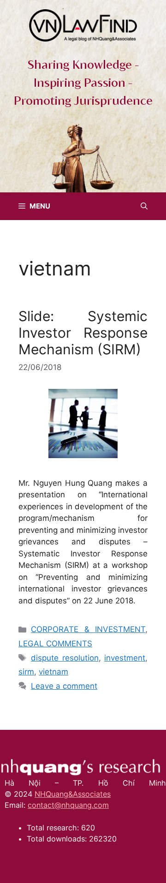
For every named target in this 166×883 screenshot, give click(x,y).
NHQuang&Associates (73, 794)
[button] (144, 206)
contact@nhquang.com (68, 805)
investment (124, 657)
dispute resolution (64, 657)
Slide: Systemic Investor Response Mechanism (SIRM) (83, 333)
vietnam (53, 671)
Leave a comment (64, 686)
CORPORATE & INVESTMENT (88, 629)
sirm (26, 671)
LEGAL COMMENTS (55, 643)
